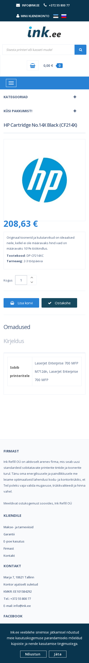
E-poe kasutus (14, 541)
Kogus (8, 280)
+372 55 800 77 (59, 5)
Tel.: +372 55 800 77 (17, 598)
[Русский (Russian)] (64, 16)
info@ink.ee (30, 5)
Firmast (9, 548)
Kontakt (9, 555)
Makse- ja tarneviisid (18, 527)
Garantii (9, 534)
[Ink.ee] (44, 29)
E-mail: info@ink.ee (17, 606)
